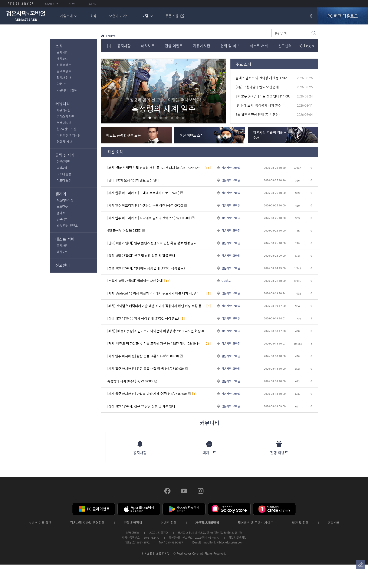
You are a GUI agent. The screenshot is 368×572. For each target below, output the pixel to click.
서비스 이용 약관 (40, 523)
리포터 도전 (64, 180)
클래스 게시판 (65, 116)
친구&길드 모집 (66, 129)
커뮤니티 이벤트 (67, 90)
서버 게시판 (64, 122)
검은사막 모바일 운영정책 (87, 523)
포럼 (145, 15)
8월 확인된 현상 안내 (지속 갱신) (258, 114)
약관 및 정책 (300, 523)
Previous (106, 91)
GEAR (92, 4)
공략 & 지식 (65, 155)
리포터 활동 (64, 174)
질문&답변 (63, 161)
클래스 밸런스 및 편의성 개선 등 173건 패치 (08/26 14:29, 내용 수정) (266, 78)
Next (221, 91)
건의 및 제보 (64, 141)
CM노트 (61, 84)
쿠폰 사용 (172, 15)
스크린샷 (62, 206)
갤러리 (60, 194)
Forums (110, 36)
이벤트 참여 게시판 (68, 135)
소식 (93, 15)
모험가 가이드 (119, 15)
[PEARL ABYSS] (20, 4)
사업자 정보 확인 (237, 537)
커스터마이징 (65, 200)
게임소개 (66, 15)
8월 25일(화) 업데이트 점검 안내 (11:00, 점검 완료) (266, 96)
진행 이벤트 (64, 65)
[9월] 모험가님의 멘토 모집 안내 (257, 87)
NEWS (72, 4)
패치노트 (62, 58)
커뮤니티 (62, 103)
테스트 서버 (65, 239)
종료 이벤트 (64, 71)
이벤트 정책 (169, 523)
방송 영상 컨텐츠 (67, 225)
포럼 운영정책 (132, 523)
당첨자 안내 (64, 77)
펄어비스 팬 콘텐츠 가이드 (255, 523)
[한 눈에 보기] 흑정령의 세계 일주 (258, 105)
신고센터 (62, 265)
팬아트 (61, 213)
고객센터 (333, 523)
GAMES (50, 4)
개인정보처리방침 (207, 523)
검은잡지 (62, 219)
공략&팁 (62, 168)
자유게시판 (63, 110)
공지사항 (62, 52)
